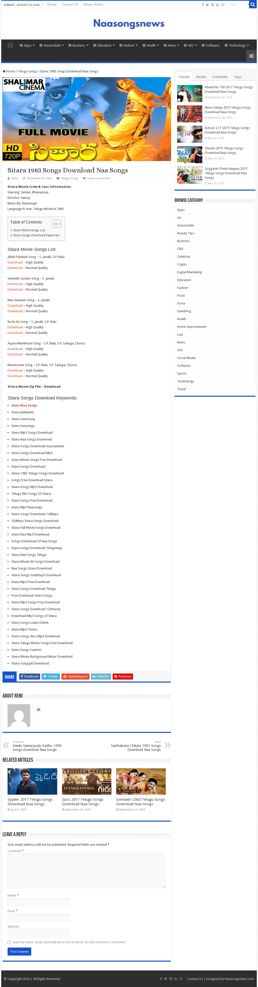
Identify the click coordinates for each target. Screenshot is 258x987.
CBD (180, 249)
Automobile (52, 45)
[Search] (253, 4)
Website (13, 926)
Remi (15, 178)
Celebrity (183, 256)
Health (151, 45)
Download (15, 262)
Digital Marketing (189, 272)
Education (104, 45)
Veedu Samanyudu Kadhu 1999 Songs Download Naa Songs (37, 746)
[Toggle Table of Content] (54, 223)
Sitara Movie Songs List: (29, 230)
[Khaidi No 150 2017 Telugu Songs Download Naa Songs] (189, 93)
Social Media (186, 358)
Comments (220, 77)
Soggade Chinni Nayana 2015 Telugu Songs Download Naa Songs (226, 173)
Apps (27, 45)
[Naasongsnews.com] (129, 23)
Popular (184, 77)
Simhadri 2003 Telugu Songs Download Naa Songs (140, 801)
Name (13, 895)
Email (13, 911)
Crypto (182, 264)
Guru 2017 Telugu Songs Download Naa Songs (83, 801)
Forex (181, 303)
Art (179, 217)
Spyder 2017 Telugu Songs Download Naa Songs (30, 801)
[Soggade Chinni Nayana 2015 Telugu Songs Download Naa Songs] (189, 175)
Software (212, 45)
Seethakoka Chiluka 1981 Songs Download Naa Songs (136, 746)
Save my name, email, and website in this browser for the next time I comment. (69, 942)
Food (181, 295)
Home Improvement (191, 327)
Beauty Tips (185, 233)
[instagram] (223, 5)
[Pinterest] (213, 5)
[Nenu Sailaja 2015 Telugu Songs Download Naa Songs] (189, 113)
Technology (237, 45)
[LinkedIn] (218, 5)
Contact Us (70, 4)
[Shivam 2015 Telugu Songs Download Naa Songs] (189, 154)
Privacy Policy (93, 4)
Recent (201, 77)
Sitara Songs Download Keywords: (36, 235)
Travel (181, 389)
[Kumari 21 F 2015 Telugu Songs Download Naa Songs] (189, 134)
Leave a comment (99, 178)
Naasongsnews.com (239, 979)
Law (180, 334)
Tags (237, 77)
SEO (191, 45)
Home (52, 4)
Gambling (184, 311)
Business (79, 45)
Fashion (129, 45)
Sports (182, 373)
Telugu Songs (27, 71)
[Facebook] (202, 5)
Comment (16, 851)
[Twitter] (207, 5)
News (172, 45)
